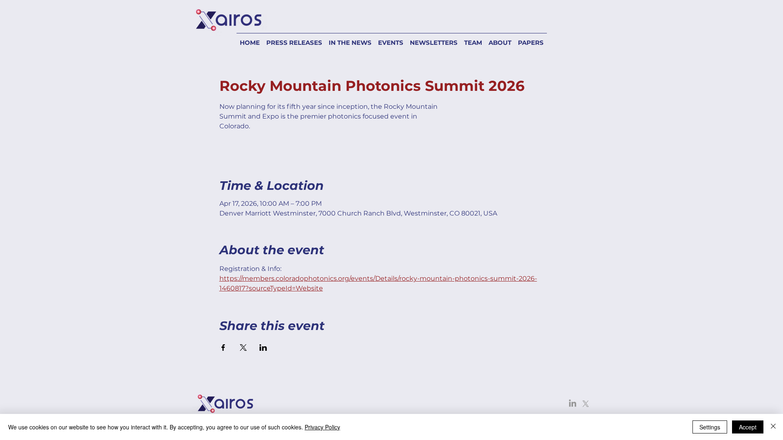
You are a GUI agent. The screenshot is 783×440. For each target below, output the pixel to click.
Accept (747, 427)
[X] (585, 403)
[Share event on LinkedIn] (263, 347)
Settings (709, 427)
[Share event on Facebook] (223, 347)
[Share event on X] (243, 347)
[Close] (773, 426)
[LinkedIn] (572, 403)
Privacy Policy (322, 427)
